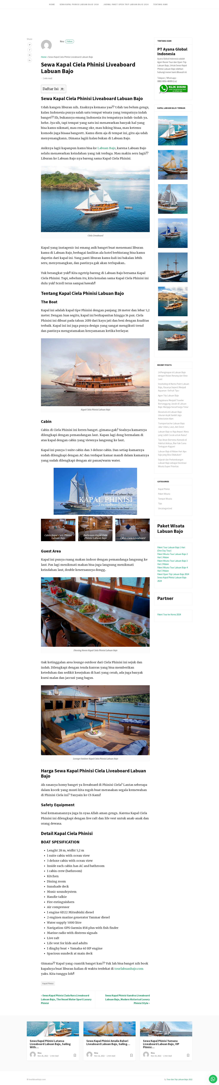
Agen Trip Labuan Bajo (168, 395)
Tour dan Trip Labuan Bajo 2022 (179, 1079)
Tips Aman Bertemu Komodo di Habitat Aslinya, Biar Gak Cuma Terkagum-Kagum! (172, 443)
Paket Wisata (164, 493)
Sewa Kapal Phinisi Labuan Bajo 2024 (79, 4)
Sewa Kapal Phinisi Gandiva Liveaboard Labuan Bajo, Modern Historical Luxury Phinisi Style (127, 999)
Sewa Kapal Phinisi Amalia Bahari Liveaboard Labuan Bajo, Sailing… (108, 1042)
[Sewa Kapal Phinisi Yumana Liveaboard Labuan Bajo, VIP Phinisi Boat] (173, 199)
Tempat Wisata (165, 498)
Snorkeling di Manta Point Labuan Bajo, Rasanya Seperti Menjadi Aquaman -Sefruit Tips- (173, 387)
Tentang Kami (160, 4)
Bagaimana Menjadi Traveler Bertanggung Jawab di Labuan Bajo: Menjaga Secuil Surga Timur (173, 403)
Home (52, 4)
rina (66, 41)
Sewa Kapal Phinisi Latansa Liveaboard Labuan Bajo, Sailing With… (50, 1044)
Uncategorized (165, 508)
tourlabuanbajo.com (128, 968)
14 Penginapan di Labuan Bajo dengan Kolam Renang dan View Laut (173, 376)
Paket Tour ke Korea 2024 (169, 614)
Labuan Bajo (106, 148)
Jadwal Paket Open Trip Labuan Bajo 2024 (125, 4)
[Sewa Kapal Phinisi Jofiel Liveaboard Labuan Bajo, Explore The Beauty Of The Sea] (173, 301)
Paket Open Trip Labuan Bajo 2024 (173, 574)
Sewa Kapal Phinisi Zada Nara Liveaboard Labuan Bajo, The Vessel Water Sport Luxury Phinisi (66, 999)
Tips (160, 503)
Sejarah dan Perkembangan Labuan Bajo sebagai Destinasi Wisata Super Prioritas (172, 463)
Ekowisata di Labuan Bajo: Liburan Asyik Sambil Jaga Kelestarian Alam (170, 415)
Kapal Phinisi (47, 983)
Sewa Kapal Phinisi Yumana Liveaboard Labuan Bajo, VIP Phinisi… (161, 1044)
